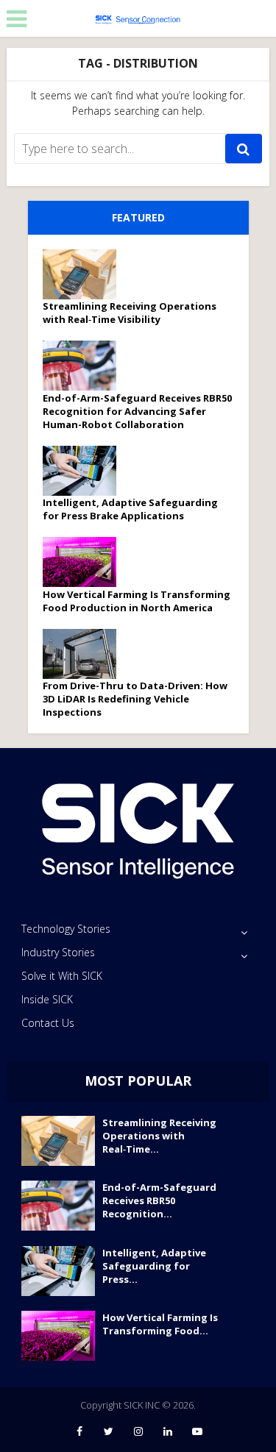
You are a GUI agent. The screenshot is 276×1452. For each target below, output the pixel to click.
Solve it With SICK (61, 976)
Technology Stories (65, 929)
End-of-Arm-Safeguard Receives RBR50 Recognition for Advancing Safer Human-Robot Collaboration (137, 411)
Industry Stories (58, 952)
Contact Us (47, 1023)
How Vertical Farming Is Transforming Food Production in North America (136, 601)
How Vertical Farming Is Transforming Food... (160, 1324)
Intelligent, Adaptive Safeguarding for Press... (154, 1266)
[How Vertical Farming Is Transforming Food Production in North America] (85, 562)
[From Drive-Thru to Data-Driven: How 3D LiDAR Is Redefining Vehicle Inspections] (85, 654)
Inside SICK (47, 999)
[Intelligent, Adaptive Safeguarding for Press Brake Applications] (85, 471)
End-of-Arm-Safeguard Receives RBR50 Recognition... (159, 1200)
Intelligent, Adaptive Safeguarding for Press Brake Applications (130, 509)
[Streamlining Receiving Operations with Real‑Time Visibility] (85, 274)
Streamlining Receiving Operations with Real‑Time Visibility (129, 312)
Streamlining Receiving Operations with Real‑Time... (159, 1136)
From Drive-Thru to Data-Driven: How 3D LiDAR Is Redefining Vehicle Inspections (135, 699)
